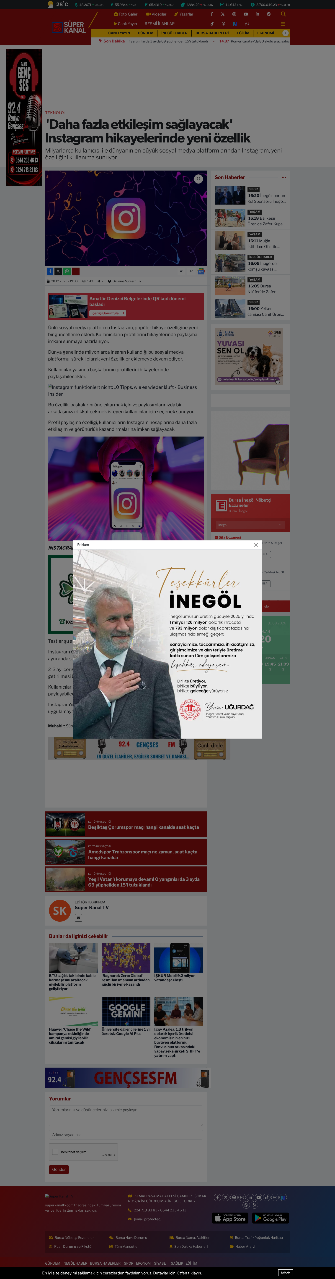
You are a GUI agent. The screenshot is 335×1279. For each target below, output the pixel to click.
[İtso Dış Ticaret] (167, 644)
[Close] (256, 545)
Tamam (285, 1272)
